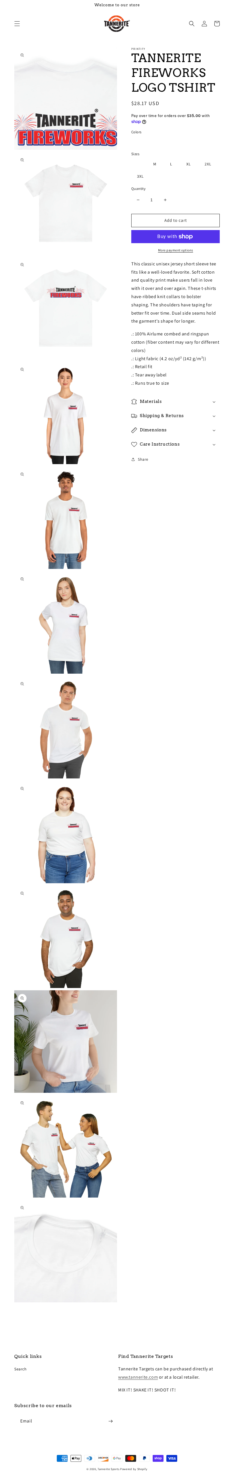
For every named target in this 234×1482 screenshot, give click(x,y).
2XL (208, 164)
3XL (140, 176)
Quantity (138, 188)
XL (188, 164)
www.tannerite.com (138, 1377)
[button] (17, 23)
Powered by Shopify (134, 1469)
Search (20, 1369)
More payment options (175, 250)
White (142, 142)
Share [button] (143, 459)
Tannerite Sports (108, 1469)
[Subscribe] (110, 1421)
